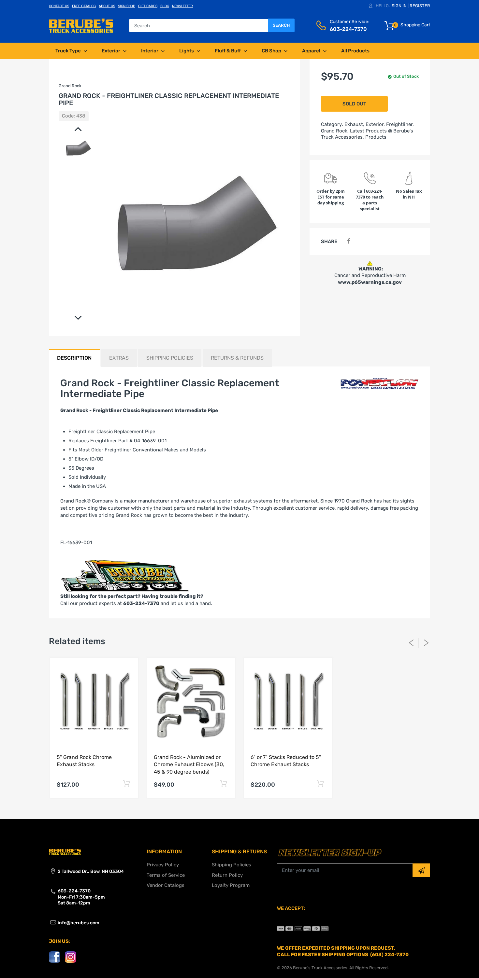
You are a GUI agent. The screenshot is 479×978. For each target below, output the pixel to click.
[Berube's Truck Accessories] (81, 25)
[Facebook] (348, 241)
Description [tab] (74, 358)
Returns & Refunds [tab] (237, 358)
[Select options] (127, 784)
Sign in (399, 5)
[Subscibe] (421, 870)
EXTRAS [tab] (119, 358)
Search (281, 25)
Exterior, (375, 124)
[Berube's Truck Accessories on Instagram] (70, 957)
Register (420, 5)
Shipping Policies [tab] (169, 358)
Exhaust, (354, 124)
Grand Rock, (335, 131)
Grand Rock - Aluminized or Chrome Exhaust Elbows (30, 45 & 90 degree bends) (189, 764)
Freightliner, (400, 124)
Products (375, 137)
